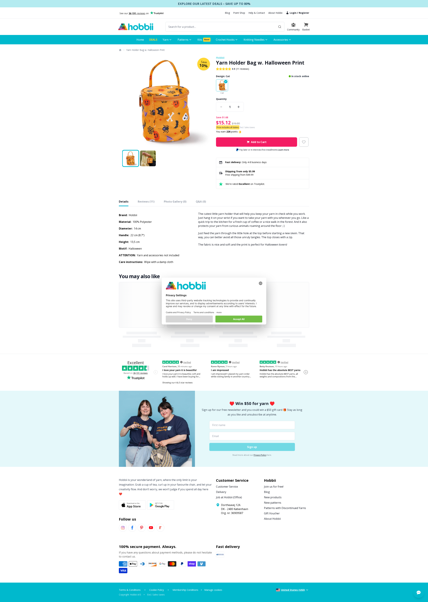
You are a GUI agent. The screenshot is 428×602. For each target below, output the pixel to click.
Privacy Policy (260, 455)
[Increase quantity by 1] (239, 107)
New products (273, 497)
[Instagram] (123, 528)
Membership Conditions (185, 589)
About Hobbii (275, 12)
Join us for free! (273, 486)
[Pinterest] (142, 528)
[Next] (207, 102)
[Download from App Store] (132, 505)
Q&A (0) (201, 201)
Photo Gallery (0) (175, 201)
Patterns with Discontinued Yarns (285, 508)
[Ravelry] (160, 528)
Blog (227, 12)
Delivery (221, 492)
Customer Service (227, 486)
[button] (306, 26)
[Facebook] (132, 528)
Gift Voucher (272, 513)
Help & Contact (256, 12)
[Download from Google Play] (160, 505)
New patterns (272, 502)
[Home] (120, 50)
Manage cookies (213, 589)
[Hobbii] (135, 26)
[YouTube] (151, 528)
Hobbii (220, 58)
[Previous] (123, 102)
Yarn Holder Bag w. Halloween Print (145, 50)
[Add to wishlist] (303, 142)
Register (304, 12)
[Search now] (279, 26)
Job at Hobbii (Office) (229, 497)
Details (123, 201)
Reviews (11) (146, 201)
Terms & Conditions (130, 589)
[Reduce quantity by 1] (221, 107)
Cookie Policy (156, 589)
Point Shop (239, 12)
